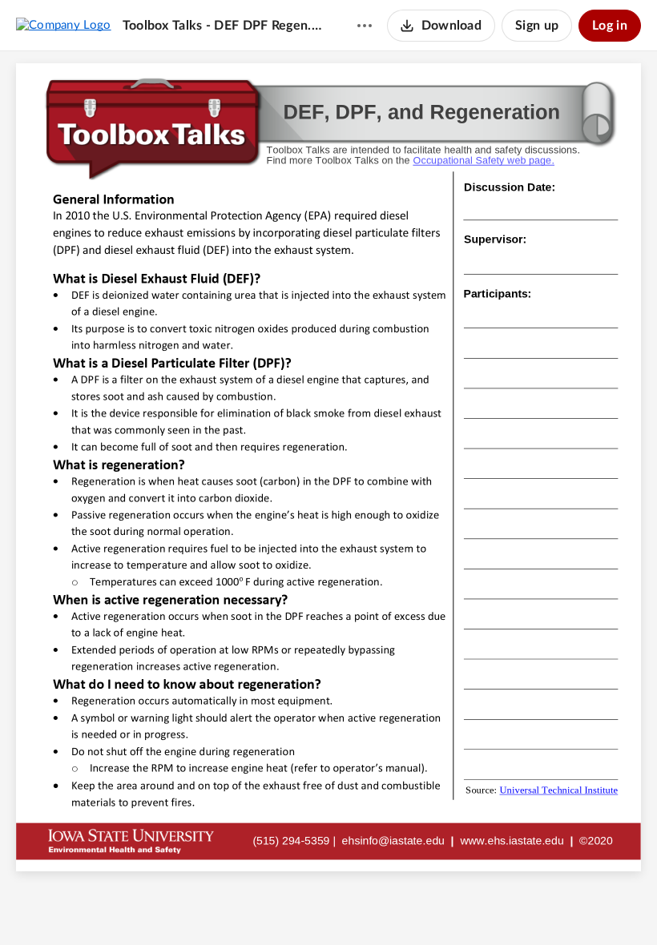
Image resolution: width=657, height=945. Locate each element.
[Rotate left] (387, 906)
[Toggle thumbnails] (239, 906)
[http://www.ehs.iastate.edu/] (511, 840)
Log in (609, 25)
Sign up (536, 25)
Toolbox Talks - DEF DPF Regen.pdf (224, 25)
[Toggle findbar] (268, 906)
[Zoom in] (355, 905)
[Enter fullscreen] (417, 906)
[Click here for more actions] (365, 26)
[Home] (63, 25)
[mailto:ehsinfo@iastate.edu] (393, 840)
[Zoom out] (300, 905)
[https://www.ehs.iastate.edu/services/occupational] (484, 160)
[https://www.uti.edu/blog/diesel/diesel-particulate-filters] (558, 795)
